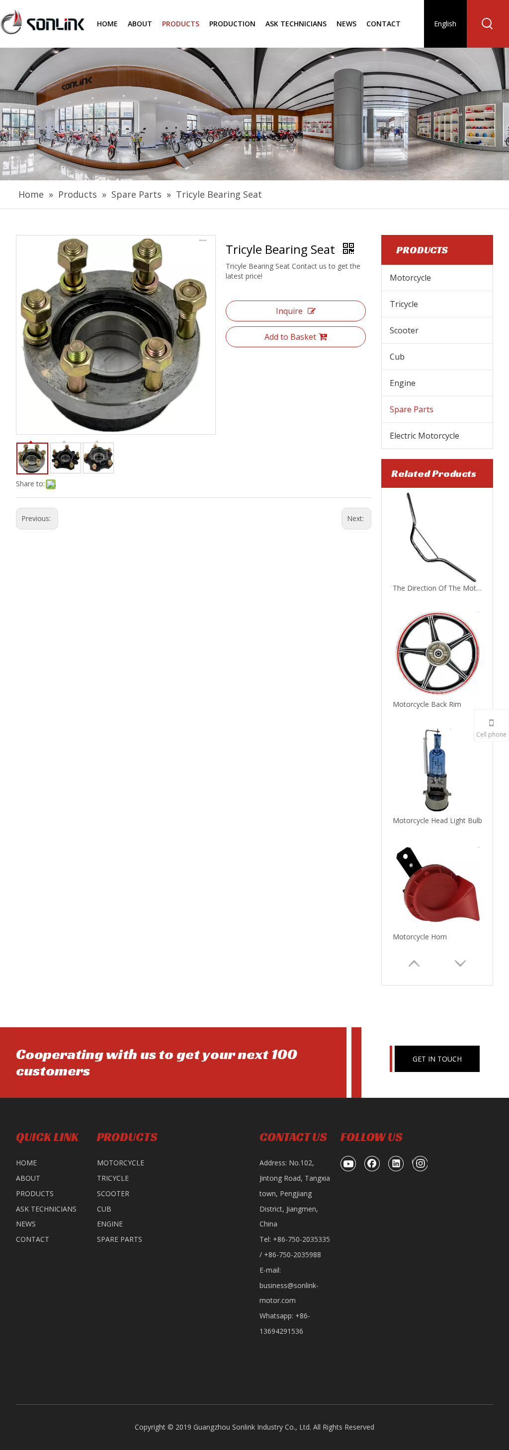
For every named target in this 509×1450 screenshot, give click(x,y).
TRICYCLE (113, 1178)
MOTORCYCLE (120, 1162)
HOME (26, 1162)
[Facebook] (372, 1163)
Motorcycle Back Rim (427, 704)
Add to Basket (290, 336)
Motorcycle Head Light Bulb (437, 820)
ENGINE (110, 1223)
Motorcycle (410, 277)
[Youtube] (348, 1163)
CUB (104, 1209)
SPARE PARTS (119, 1239)
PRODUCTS (35, 1193)
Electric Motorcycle (424, 435)
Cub (397, 356)
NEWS (26, 1223)
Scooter (404, 330)
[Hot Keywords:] (488, 24)
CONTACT (32, 1239)
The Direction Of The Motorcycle (437, 588)
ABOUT (28, 1178)
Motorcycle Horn (420, 936)
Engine (403, 383)
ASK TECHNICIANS (46, 1209)
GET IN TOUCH (437, 1059)
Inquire (289, 310)
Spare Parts (411, 409)
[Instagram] (419, 1163)
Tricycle (404, 304)
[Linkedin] (396, 1163)
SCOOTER (113, 1193)
